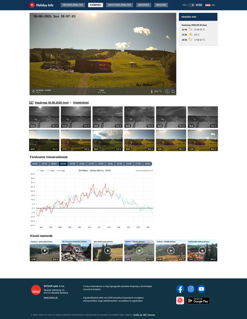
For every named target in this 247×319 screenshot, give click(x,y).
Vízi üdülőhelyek (73, 5)
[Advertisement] (198, 70)
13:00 (100, 164)
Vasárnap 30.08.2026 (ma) (52, 102)
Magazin (161, 5)
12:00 (91, 164)
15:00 (119, 164)
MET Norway (149, 315)
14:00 (110, 164)
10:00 (72, 164)
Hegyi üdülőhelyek (119, 5)
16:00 (128, 164)
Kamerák (95, 5)
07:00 (44, 164)
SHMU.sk (137, 315)
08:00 (53, 164)
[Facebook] (180, 289)
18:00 (147, 164)
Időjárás (143, 5)
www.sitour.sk (51, 297)
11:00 (81, 164)
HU (213, 5)
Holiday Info (38, 3)
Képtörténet (81, 102)
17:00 (138, 164)
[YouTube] (201, 289)
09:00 (63, 164)
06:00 (35, 164)
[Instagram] (191, 289)
